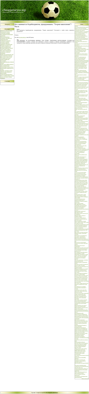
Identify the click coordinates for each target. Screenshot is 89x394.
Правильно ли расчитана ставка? (81, 333)
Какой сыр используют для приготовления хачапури (6, 55)
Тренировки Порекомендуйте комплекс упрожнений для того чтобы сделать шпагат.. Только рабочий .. (81, 67)
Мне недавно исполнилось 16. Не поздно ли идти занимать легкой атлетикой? (81, 95)
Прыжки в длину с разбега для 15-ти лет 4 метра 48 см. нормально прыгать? (81, 113)
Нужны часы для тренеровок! (80, 141)
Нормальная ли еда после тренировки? (80, 246)
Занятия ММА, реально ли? (80, 211)
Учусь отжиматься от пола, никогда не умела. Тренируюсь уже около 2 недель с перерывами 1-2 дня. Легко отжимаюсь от (82, 149)
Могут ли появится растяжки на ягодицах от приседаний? (81, 274)
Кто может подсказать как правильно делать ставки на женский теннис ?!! (80, 360)
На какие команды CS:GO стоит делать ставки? (6, 49)
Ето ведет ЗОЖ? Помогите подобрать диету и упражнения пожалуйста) (81, 139)
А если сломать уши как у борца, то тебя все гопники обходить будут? (81, 192)
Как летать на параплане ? (80, 319)
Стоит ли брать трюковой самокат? (82, 302)
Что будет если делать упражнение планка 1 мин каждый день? (81, 294)
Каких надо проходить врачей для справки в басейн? (81, 267)
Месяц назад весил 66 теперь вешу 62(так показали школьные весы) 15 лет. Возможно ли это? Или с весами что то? (81, 249)
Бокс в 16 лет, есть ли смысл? (80, 242)
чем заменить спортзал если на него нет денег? (81, 126)
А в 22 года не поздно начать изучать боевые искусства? (80, 173)
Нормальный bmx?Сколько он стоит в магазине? (80, 326)
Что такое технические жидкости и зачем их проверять (5, 52)
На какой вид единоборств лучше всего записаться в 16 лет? (81, 122)
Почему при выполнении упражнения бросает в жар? (80, 34)
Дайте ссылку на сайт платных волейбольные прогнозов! (81, 349)
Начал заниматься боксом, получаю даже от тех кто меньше (81, 342)
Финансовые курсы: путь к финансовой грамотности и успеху (6, 68)
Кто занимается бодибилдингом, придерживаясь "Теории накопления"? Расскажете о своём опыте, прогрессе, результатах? (81, 254)
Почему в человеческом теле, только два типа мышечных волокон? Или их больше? (80, 58)
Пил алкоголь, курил (79, 212)
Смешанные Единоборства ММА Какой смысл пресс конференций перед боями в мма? (81, 119)
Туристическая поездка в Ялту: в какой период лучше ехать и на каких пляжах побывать (7, 76)
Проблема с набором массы (80, 237)
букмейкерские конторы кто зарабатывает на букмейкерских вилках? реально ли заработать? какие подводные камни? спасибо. (81, 329)
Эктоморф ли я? (78, 144)
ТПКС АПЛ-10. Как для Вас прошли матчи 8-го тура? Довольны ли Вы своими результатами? (80, 352)
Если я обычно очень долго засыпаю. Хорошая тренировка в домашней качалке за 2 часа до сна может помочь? (81, 100)
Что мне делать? (78, 347)
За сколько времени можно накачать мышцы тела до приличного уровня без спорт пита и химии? (81, 134)
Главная (76, 25)
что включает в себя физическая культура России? (81, 377)
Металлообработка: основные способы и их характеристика (6, 38)
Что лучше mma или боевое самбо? (82, 27)
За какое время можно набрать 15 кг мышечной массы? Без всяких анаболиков (81, 369)
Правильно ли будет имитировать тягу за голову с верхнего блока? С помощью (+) (81, 178)
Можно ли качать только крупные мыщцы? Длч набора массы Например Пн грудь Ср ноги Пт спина (81, 169)
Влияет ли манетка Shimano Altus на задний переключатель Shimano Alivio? (81, 311)
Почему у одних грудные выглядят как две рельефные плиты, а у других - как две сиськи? (81, 78)
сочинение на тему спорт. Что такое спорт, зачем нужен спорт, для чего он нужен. (81, 291)
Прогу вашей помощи (79, 203)
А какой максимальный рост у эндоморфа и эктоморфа (80, 157)
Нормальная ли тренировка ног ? (81, 64)
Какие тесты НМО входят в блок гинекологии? (6, 65)
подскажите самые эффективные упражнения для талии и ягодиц (81, 161)
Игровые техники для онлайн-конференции (5, 46)
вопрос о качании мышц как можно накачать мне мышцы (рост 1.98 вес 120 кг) (82, 230)
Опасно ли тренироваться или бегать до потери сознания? (80, 143)
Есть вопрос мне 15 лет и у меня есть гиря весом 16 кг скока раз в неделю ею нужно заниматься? (81, 183)
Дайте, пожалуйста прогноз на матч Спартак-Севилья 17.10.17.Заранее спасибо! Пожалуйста (81, 373)
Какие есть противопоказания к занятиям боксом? (81, 103)
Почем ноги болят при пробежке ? (81, 82)
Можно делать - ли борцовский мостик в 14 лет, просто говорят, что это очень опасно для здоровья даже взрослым (82, 280)
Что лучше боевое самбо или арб (81, 111)
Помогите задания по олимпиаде (81, 159)
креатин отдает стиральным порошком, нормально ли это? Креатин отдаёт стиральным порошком (81, 297)
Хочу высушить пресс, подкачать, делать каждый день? (81, 260)
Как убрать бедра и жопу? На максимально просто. (80, 146)
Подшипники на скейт (79, 313)
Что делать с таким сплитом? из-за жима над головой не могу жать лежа (81, 284)
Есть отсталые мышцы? (79, 185)
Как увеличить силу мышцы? (80, 186)
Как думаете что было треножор (81, 232)
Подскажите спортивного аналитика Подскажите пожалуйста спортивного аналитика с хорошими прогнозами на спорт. (82, 336)
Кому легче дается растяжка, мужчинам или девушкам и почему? (80, 257)
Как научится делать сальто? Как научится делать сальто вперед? (81, 321)
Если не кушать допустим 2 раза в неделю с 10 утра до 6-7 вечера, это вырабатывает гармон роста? (81, 276)
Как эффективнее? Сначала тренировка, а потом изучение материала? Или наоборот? (81, 205)
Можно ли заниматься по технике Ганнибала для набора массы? (81, 269)
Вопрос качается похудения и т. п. (81, 238)
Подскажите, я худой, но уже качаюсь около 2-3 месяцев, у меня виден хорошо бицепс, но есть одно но (81, 87)
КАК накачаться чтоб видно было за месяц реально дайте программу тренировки (81, 317)
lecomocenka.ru (22, 37)
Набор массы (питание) (79, 136)
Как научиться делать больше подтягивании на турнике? (80, 175)
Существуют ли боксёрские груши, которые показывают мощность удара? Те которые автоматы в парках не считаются (82, 226)
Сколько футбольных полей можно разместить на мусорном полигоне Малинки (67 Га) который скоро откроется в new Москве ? (81, 62)
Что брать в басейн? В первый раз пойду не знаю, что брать (81, 265)
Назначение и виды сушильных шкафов (5, 32)
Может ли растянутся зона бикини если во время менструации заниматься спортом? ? (81, 189)
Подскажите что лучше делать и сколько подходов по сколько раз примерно (81, 54)
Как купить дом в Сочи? (6, 57)
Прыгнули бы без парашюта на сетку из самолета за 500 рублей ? (81, 315)
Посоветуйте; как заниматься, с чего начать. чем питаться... (81, 236)
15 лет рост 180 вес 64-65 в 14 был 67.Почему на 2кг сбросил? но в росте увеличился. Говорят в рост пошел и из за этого (81, 106)
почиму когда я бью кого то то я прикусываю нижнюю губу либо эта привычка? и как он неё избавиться (81, 92)
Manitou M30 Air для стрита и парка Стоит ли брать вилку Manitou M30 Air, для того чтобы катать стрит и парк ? (81, 307)
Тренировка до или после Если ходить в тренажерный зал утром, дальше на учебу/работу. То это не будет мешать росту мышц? (81, 129)
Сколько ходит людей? (79, 207)
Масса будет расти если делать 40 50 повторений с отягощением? (81, 84)
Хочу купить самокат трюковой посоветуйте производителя (81, 300)
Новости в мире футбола (6, 30)
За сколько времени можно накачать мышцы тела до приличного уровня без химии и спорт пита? (81, 200)
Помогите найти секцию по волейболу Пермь (80, 216)
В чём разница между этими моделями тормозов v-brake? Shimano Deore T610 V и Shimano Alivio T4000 (81, 196)
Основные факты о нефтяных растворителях (6, 44)
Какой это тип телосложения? (80, 28)
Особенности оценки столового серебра (5, 41)
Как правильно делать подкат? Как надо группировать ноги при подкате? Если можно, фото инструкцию (81, 51)
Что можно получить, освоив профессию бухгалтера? (5, 59)
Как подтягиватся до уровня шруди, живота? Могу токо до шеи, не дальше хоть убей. (82, 222)
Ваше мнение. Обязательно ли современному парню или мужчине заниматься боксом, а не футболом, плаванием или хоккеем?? (81, 164)
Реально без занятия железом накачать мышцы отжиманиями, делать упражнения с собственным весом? (81, 72)
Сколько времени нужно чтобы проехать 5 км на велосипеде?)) (81, 181)
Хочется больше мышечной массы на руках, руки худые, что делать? (81, 124)
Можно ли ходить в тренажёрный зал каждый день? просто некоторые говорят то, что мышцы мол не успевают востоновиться (81, 31)
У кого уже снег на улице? (80, 332)
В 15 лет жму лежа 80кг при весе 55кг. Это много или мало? (81, 36)
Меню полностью (85, 378)
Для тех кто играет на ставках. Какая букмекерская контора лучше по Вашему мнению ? (81, 345)
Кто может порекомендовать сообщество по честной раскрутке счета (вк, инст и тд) (81, 366)
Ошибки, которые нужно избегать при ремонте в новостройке (6, 72)
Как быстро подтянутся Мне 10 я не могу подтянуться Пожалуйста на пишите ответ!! (81, 39)
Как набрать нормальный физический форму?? (80, 116)
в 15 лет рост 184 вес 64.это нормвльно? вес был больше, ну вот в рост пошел (81, 219)
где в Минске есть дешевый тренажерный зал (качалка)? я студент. (80, 287)
